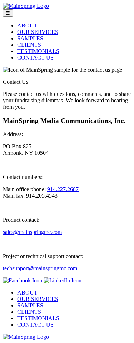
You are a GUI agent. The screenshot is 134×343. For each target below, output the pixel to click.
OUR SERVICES (37, 32)
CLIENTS (29, 45)
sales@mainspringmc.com (32, 232)
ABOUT (27, 25)
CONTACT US (35, 58)
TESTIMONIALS (38, 51)
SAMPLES (30, 38)
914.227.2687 (63, 189)
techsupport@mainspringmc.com (40, 268)
